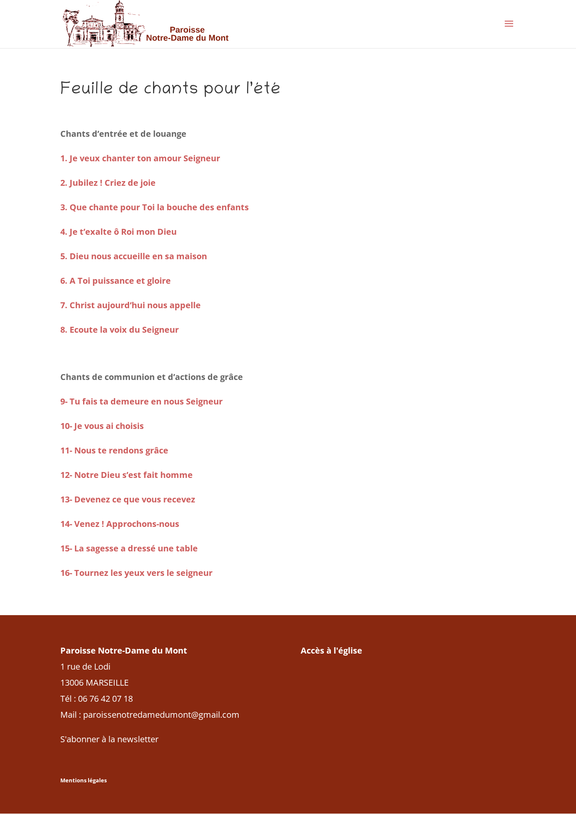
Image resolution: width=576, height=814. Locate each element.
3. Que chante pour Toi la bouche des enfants (154, 207)
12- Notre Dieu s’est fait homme (126, 474)
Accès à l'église (331, 650)
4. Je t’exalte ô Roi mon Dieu (118, 231)
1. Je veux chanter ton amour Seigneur (140, 158)
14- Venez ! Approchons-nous (119, 523)
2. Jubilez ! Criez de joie (108, 182)
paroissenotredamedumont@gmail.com (161, 714)
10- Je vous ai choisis (102, 425)
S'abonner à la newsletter (109, 739)
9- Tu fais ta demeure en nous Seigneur (141, 401)
